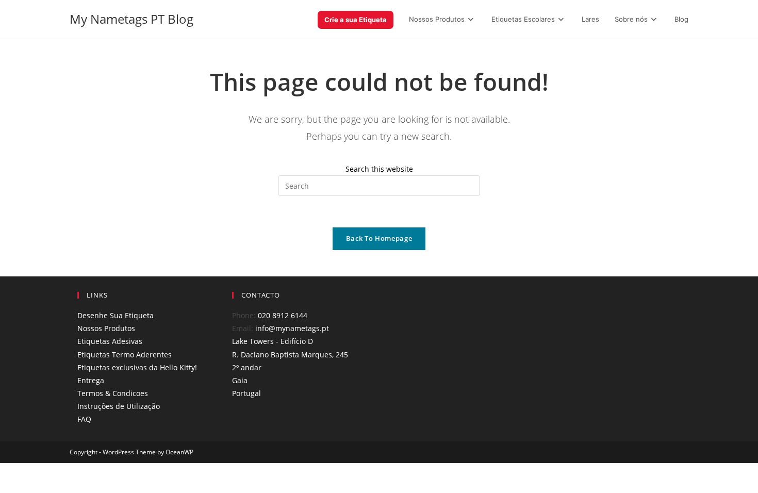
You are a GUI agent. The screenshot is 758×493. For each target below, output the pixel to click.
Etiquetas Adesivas (109, 341)
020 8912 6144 (282, 315)
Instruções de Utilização (118, 406)
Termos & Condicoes (112, 393)
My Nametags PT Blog (131, 18)
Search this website (379, 169)
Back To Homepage (379, 238)
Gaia (240, 380)
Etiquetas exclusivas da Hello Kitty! (137, 367)
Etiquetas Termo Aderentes (124, 354)
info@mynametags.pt (292, 328)
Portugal (246, 393)
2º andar (246, 367)
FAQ (84, 419)
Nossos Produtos (106, 328)
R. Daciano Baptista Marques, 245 (290, 354)
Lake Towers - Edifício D (272, 341)
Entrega (90, 380)
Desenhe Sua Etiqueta (115, 315)
